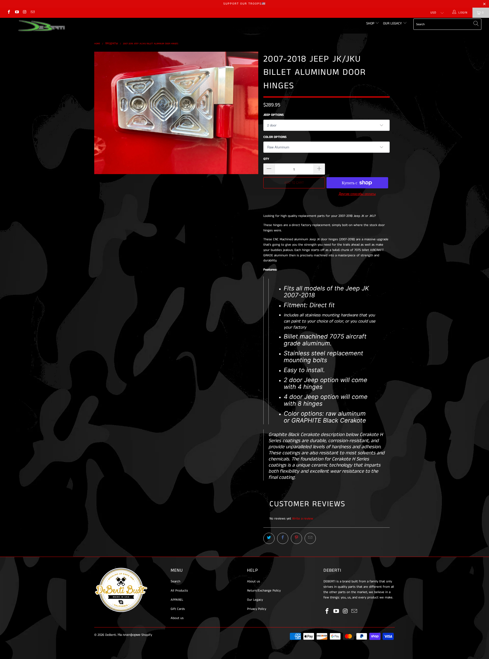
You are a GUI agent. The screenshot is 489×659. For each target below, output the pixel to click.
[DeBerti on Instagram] (24, 12)
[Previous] (103, 113)
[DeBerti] (41, 26)
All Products (179, 590)
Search (175, 581)
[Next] (249, 113)
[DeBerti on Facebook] (8, 12)
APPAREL (177, 599)
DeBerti (110, 635)
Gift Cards (178, 609)
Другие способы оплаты (357, 194)
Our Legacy (393, 23)
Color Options (275, 137)
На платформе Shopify (135, 635)
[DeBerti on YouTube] (16, 12)
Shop (370, 23)
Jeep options (273, 115)
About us (177, 618)
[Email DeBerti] (32, 12)
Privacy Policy (256, 609)
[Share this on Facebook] (282, 538)
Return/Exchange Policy (264, 590)
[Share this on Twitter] (269, 538)
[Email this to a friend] (310, 538)
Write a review (302, 518)
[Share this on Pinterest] (296, 538)
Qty (266, 159)
